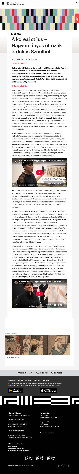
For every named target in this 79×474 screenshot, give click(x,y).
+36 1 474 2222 (27, 437)
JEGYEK (77, 18)
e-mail (25, 63)
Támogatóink (56, 373)
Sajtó (31, 373)
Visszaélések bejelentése (16, 448)
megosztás (16, 63)
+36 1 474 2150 (20, 435)
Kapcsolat (21, 373)
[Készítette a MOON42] (64, 465)
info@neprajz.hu (18, 431)
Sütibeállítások (13, 446)
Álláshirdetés (42, 373)
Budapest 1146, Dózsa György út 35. (19, 415)
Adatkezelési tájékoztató (16, 444)
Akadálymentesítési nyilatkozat (18, 451)
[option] (37, 347)
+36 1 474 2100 (18, 420)
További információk (46, 433)
